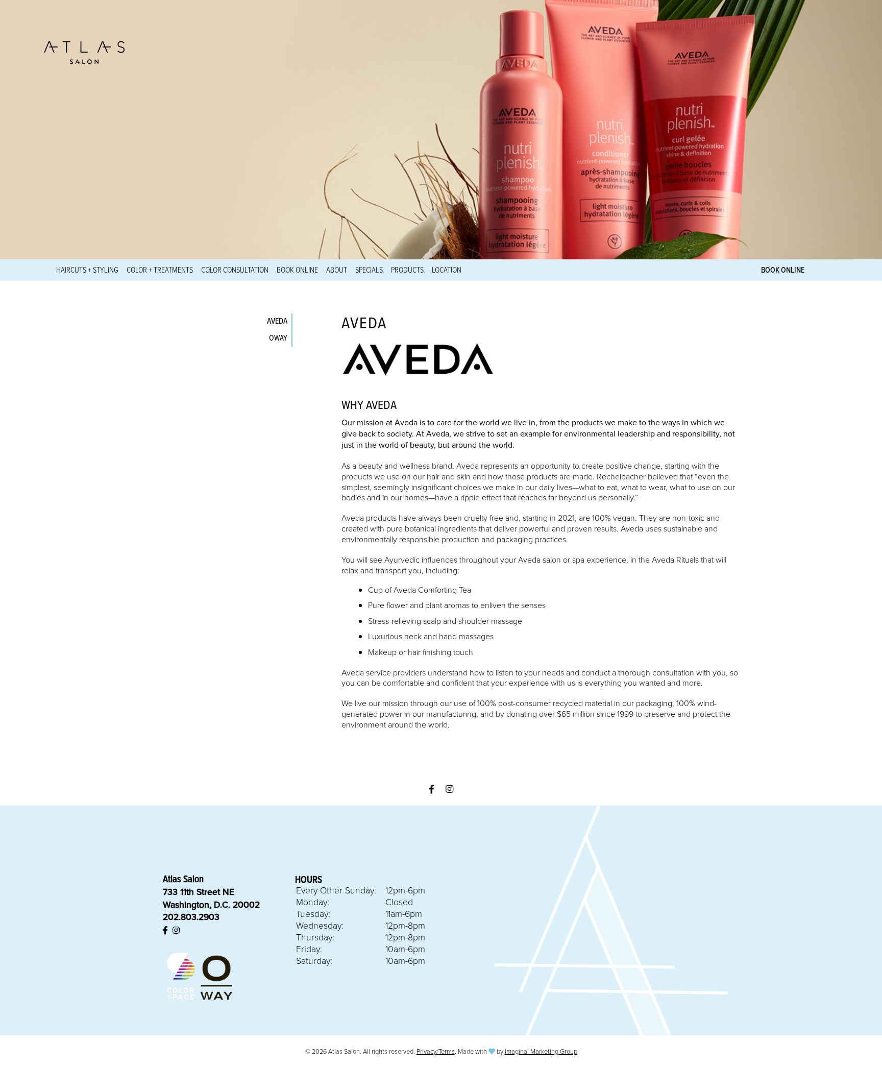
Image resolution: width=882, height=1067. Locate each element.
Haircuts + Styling (87, 269)
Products (407, 269)
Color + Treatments (160, 269)
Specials (369, 269)
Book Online (297, 269)
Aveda (277, 320)
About (336, 269)
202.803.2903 (191, 916)
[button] (431, 789)
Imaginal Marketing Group (541, 1051)
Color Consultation (234, 269)
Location (446, 269)
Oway (278, 337)
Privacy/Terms (435, 1051)
